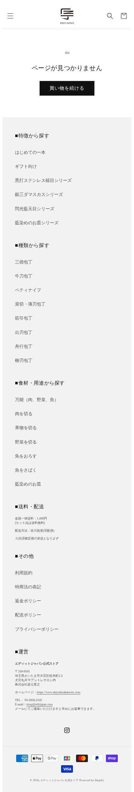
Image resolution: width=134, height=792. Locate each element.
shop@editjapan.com (39, 704)
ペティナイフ (28, 290)
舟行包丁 (23, 346)
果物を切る (26, 427)
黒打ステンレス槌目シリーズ (43, 180)
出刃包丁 (23, 332)
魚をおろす (26, 456)
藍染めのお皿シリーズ (37, 223)
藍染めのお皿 (28, 484)
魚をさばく (26, 470)
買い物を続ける (67, 88)
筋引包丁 (23, 318)
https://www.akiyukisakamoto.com (58, 692)
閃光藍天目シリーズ (34, 208)
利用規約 (23, 573)
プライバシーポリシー (37, 629)
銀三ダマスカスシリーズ (39, 194)
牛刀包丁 (23, 276)
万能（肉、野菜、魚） (37, 399)
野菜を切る (26, 442)
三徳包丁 (23, 262)
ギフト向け (26, 166)
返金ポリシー (28, 601)
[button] (10, 16)
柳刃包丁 (23, 360)
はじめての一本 (30, 152)
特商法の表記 (28, 587)
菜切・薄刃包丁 (30, 304)
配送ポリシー (28, 615)
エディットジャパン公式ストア (60, 780)
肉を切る (23, 413)
